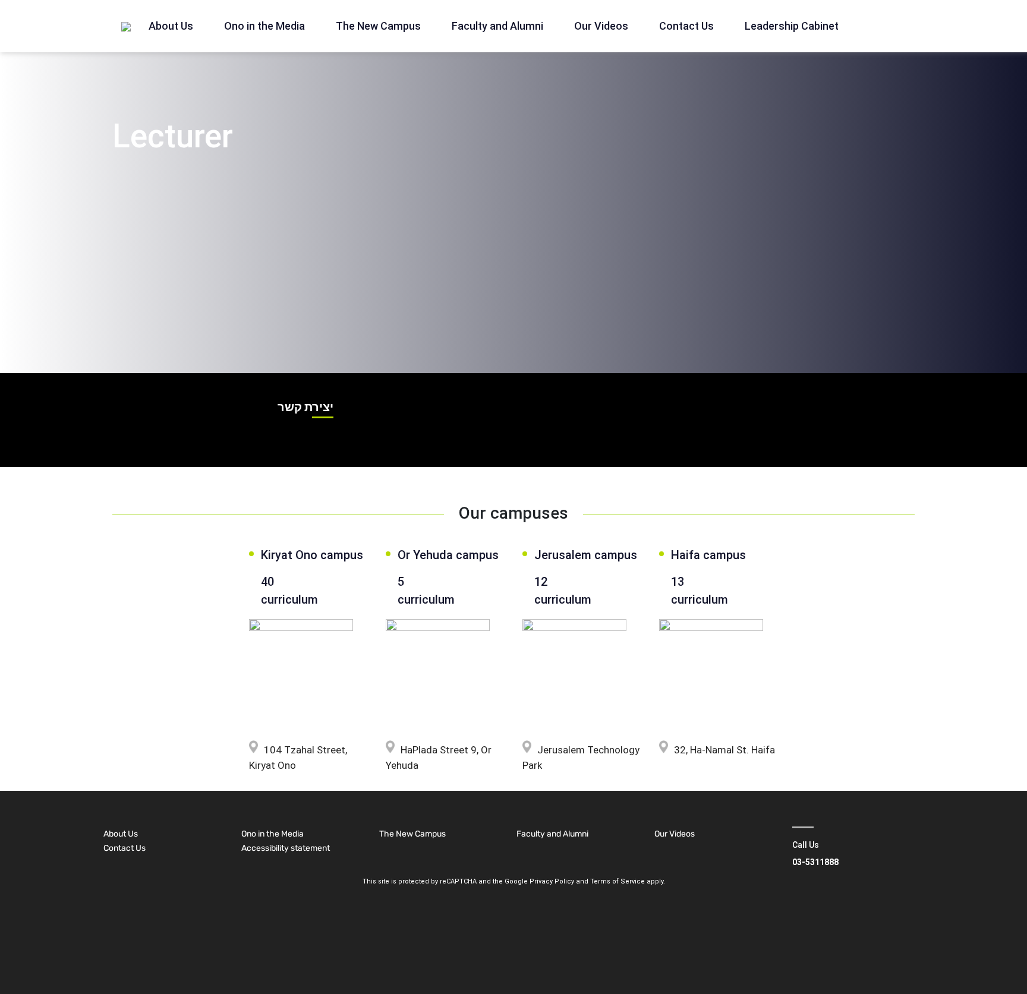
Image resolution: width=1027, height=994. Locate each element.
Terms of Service (617, 881)
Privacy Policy (552, 881)
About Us (171, 26)
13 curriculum (699, 591)
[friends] (126, 26)
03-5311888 (815, 862)
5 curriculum (423, 591)
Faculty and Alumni (497, 26)
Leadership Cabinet (792, 26)
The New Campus (378, 26)
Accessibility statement (285, 848)
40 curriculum (289, 591)
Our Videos (601, 26)
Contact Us (686, 26)
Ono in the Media (264, 26)
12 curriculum (562, 591)
